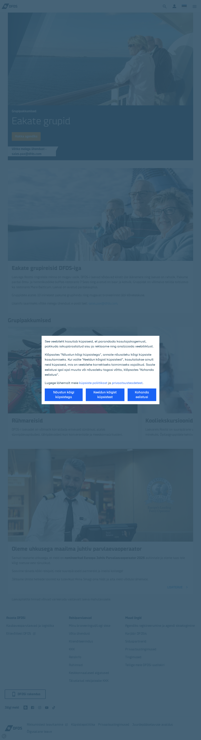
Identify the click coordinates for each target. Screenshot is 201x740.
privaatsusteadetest (127, 383)
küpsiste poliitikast (93, 383)
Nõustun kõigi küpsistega (63, 394)
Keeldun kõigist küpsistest (105, 394)
